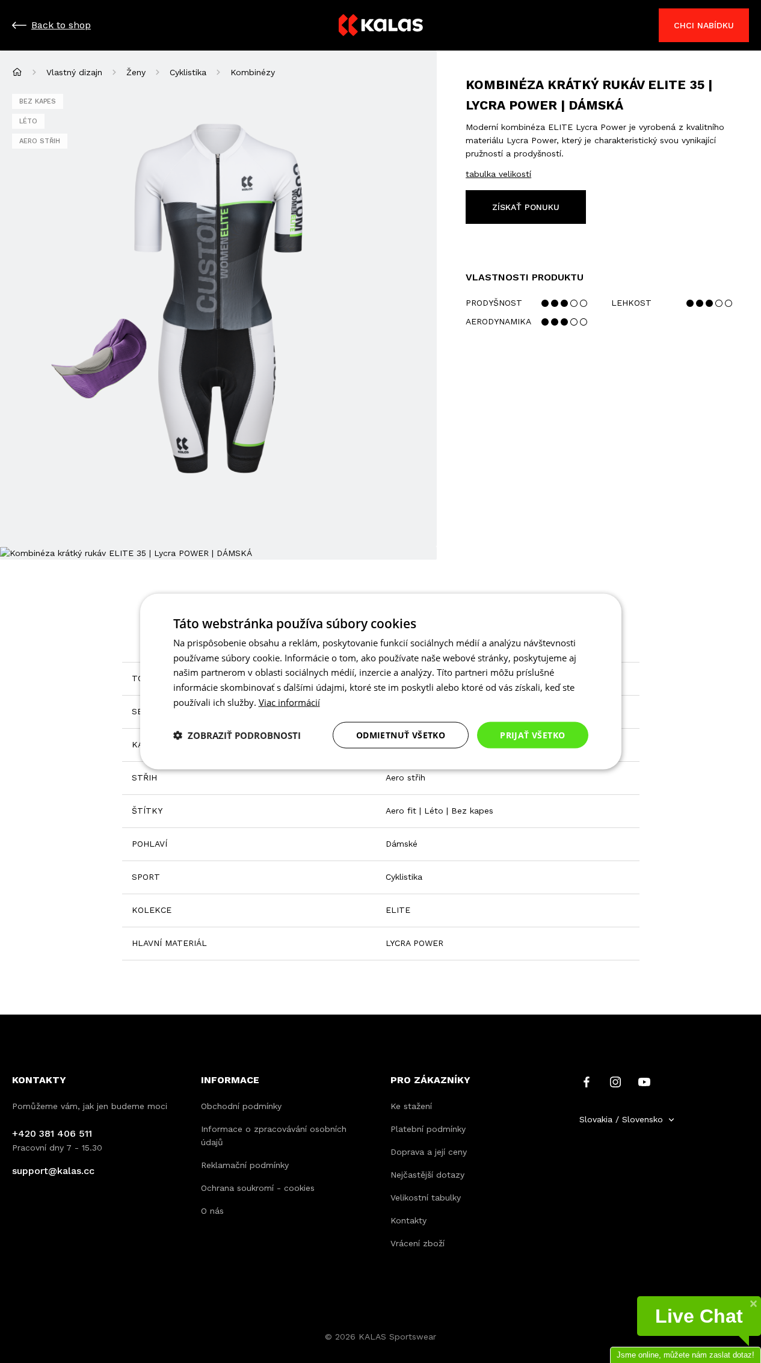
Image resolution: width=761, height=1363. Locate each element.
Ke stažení (411, 1106)
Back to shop (61, 25)
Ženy (136, 72)
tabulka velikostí (498, 174)
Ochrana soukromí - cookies (258, 1188)
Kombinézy (252, 72)
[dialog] (380, 681)
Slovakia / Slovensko (621, 1119)
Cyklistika (188, 72)
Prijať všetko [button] (532, 734)
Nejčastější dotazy (427, 1174)
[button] (237, 735)
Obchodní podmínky (241, 1106)
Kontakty (408, 1220)
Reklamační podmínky (245, 1165)
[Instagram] (615, 1081)
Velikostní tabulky (425, 1197)
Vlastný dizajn (74, 72)
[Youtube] (644, 1081)
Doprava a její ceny (428, 1152)
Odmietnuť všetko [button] (400, 734)
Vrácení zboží (417, 1243)
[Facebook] (586, 1081)
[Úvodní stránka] (17, 72)
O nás (212, 1211)
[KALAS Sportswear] (381, 25)
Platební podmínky (428, 1129)
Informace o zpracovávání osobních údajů (274, 1135)
